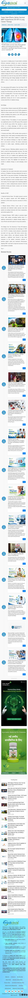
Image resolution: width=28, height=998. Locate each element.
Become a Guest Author (17, 979)
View (24, 279)
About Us (7, 976)
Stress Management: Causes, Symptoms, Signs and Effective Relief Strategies (16, 882)
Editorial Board (8, 988)
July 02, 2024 (17, 24)
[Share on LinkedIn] (15, 54)
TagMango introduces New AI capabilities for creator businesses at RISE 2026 (17, 845)
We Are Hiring (20, 976)
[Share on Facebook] (9, 54)
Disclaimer (20, 985)
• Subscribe (11, 11)
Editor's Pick (10, 24)
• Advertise (6, 11)
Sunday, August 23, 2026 (14, 7)
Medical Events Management (11, 985)
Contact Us (13, 976)
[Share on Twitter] (12, 54)
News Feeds (8, 979)
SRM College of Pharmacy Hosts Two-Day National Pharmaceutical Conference (16, 784)
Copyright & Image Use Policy (18, 982)
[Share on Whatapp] (18, 54)
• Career (15, 11)
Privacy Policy (7, 982)
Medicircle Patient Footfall (17, 988)
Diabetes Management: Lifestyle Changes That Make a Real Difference (16, 839)
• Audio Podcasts (14, 13)
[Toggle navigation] (25, 3)
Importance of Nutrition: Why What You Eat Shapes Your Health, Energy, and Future (16, 877)
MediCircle (4, 24)
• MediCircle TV (21, 11)
